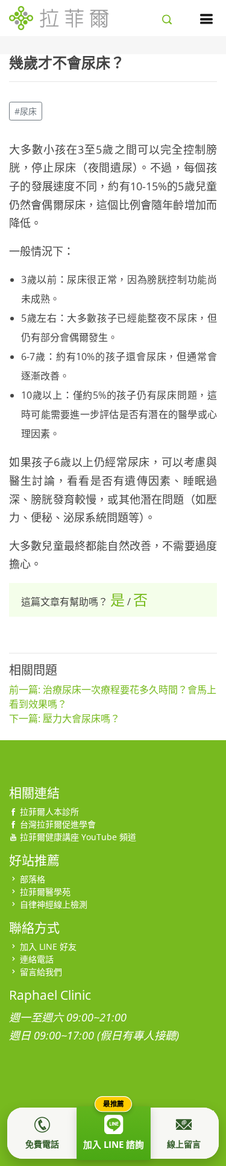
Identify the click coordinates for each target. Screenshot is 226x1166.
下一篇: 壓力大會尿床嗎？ (64, 718)
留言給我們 (41, 971)
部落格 (32, 879)
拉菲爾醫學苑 (45, 891)
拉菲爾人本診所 (49, 811)
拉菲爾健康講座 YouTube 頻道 (78, 837)
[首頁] (58, 16)
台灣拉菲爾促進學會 (58, 824)
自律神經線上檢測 (53, 904)
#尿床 (25, 111)
